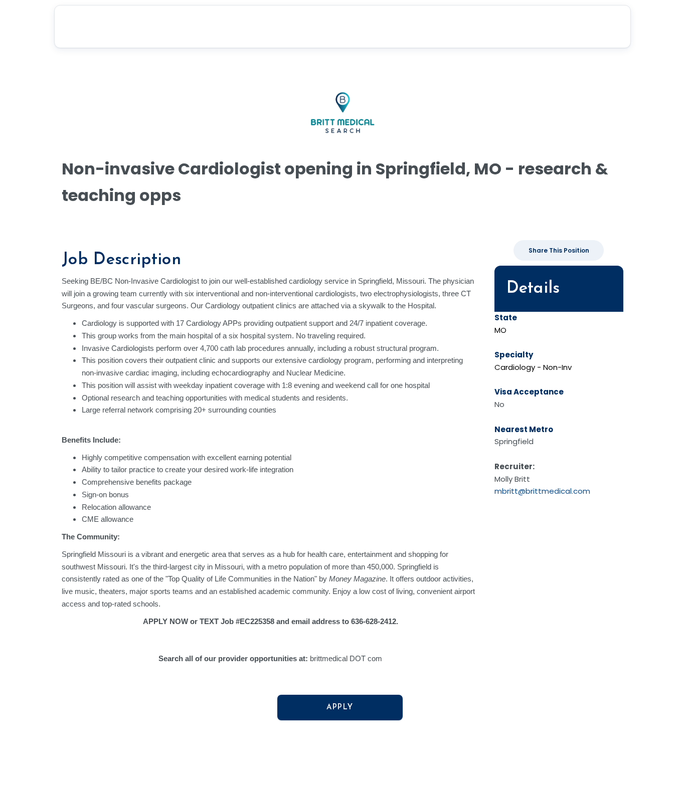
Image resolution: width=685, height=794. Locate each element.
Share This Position (559, 250)
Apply (340, 707)
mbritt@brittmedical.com (542, 491)
